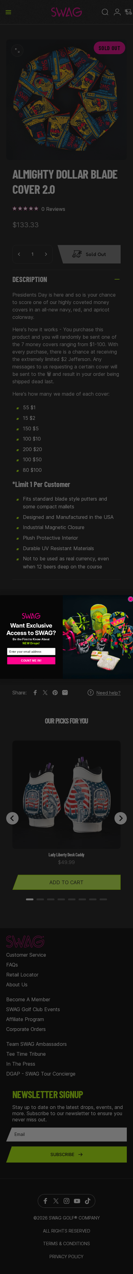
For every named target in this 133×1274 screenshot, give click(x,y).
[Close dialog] (130, 599)
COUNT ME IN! (31, 661)
